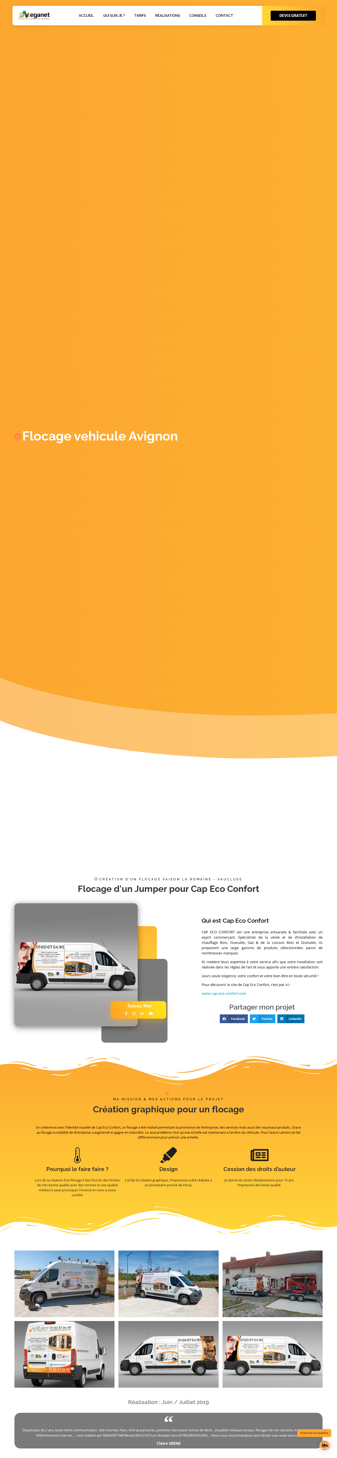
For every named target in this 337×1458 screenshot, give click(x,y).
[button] (234, 1018)
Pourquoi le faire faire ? (77, 1169)
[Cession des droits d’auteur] (260, 1155)
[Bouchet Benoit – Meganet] (34, 14)
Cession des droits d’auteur (259, 1169)
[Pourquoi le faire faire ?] (77, 1155)
